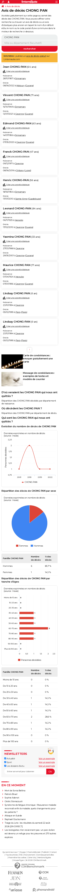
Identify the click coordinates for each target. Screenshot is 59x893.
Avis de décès (13, 6)
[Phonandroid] (44, 890)
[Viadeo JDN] (44, 884)
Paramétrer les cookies (17, 858)
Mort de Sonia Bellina (15, 790)
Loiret (28, 170)
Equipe (23, 852)
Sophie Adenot (12, 797)
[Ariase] (15, 889)
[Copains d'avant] (15, 884)
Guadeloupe (34, 199)
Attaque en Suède (13, 815)
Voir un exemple (47, 758)
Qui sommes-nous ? (10, 852)
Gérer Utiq (32, 858)
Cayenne (19, 114)
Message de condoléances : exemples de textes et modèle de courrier (39, 376)
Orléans (20, 170)
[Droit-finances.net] (44, 878)
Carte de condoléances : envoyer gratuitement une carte (38, 358)
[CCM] (44, 872)
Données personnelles (45, 855)
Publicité (45, 852)
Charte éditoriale (33, 852)
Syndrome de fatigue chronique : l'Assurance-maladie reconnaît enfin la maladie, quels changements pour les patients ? (30, 808)
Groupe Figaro (18, 860)
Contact (53, 852)
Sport (9, 762)
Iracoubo (19, 220)
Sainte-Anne (21, 199)
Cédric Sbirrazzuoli (13, 801)
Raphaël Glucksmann (15, 819)
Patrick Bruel (11, 794)
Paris (18, 312)
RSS (20, 855)
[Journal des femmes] (15, 873)
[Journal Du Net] (15, 878)
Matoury (20, 85)
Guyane (29, 85)
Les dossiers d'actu (15, 766)
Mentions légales (44, 858)
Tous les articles (11, 855)
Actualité (10, 758)
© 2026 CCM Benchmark (36, 860)
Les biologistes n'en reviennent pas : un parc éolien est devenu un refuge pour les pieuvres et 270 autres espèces (30, 833)
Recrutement (29, 855)
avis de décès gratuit (36, 56)
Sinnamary (20, 78)
